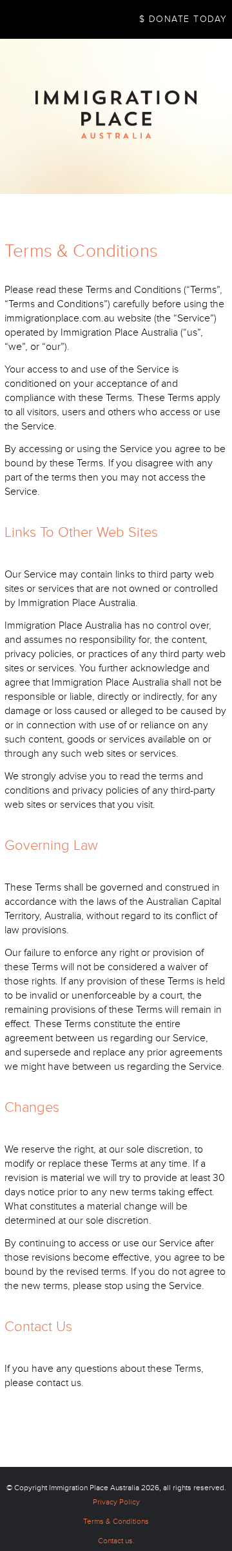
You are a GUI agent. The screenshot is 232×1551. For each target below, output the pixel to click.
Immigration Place (116, 115)
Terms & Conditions (116, 1521)
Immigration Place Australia (94, 1488)
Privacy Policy (116, 1502)
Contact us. (116, 1541)
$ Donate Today (183, 19)
